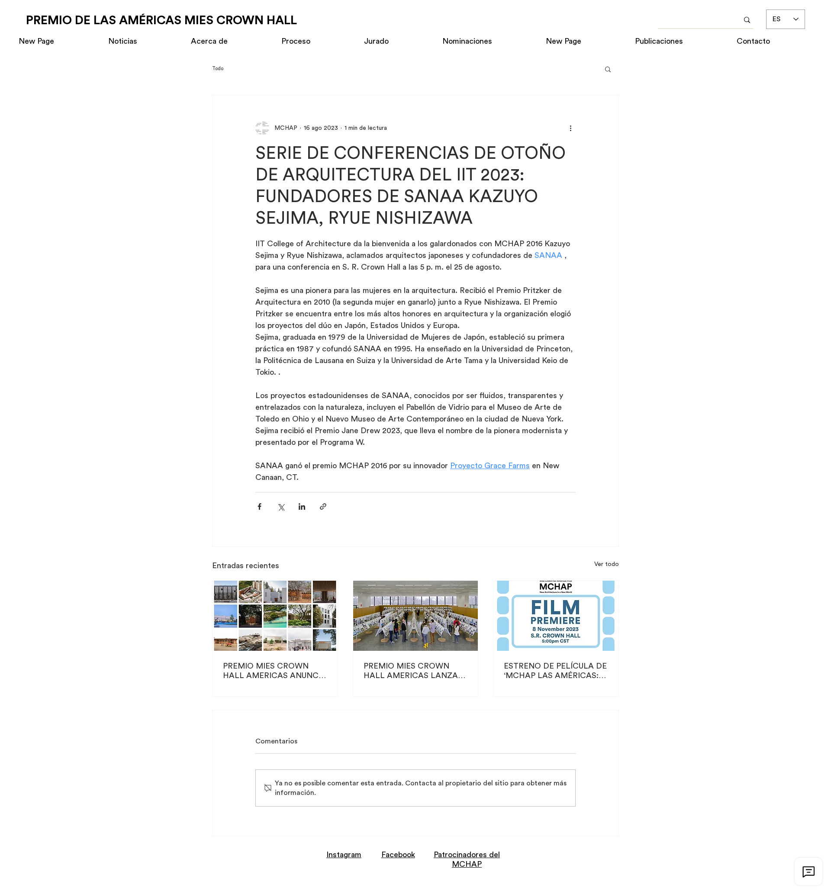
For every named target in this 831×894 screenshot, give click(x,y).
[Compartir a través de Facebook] (259, 506)
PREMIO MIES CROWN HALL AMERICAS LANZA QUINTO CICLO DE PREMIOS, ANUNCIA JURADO (411, 671)
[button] (608, 68)
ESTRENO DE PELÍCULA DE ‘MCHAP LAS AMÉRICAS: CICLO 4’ (555, 671)
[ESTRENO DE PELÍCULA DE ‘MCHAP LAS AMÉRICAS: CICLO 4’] (555, 616)
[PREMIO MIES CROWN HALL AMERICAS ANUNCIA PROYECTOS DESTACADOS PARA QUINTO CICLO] (275, 616)
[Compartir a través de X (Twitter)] (281, 506)
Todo (217, 68)
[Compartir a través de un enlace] (323, 506)
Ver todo (606, 564)
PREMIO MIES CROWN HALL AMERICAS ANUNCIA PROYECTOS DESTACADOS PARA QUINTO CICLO (274, 671)
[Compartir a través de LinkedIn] (302, 506)
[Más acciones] (570, 128)
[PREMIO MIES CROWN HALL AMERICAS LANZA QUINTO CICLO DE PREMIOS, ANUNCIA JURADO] (415, 616)
